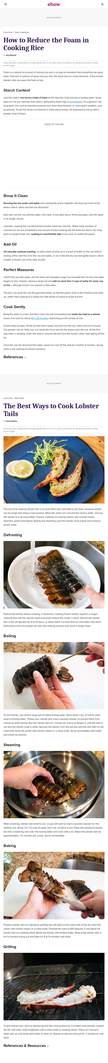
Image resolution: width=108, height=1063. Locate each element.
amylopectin (76, 101)
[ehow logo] (54, 4)
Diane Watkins (11, 421)
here (12, 65)
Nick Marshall (11, 55)
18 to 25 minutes (39, 318)
